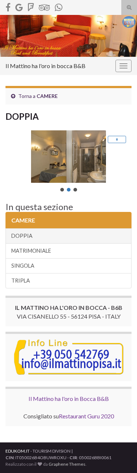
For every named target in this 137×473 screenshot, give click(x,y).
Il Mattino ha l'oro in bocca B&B (45, 65)
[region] (68, 161)
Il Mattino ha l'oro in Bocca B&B (68, 398)
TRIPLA (20, 280)
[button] (117, 139)
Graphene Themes (67, 464)
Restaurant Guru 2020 (86, 416)
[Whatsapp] (58, 6)
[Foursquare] (31, 6)
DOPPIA (22, 236)
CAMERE (47, 96)
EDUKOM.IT (17, 451)
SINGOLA (22, 266)
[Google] (19, 6)
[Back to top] (120, 457)
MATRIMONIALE (31, 251)
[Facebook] (8, 6)
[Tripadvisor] (44, 6)
